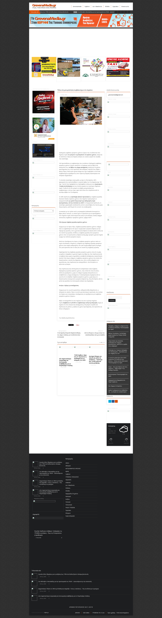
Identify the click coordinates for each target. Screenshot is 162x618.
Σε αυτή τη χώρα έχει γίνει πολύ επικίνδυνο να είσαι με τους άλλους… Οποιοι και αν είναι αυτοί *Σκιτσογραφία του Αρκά (118, 360)
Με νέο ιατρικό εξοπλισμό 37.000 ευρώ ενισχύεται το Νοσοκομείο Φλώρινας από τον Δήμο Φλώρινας (100, 362)
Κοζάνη (68, 499)
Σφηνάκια (115, 6)
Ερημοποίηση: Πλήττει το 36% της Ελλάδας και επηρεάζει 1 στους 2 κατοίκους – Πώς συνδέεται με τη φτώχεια (51, 482)
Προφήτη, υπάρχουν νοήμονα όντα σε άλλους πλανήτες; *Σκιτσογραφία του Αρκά (118, 327)
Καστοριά (68, 496)
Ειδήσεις (68, 488)
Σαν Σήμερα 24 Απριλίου (115, 386)
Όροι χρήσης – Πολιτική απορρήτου (118, 613)
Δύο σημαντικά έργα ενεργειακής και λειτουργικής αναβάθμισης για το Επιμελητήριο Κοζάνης (49, 491)
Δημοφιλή (68, 479)
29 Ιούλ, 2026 (38, 561)
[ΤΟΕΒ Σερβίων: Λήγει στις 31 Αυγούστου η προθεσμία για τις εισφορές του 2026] (70, 349)
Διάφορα (68, 482)
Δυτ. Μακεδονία (97, 6)
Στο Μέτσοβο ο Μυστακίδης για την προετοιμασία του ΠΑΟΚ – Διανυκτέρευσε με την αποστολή (51, 473)
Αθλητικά (68, 466)
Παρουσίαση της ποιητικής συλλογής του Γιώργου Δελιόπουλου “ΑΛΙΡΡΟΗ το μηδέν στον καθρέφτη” (117, 343)
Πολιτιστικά (69, 505)
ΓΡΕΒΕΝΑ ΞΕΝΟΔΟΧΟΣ (72, 477)
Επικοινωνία (125, 6)
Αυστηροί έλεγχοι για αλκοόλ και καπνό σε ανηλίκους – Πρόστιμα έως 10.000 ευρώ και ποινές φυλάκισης (84, 359)
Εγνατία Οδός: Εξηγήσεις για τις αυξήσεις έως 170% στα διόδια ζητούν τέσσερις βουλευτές (50, 463)
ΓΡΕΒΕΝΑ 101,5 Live (98, 613)
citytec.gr (46, 612)
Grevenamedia (77, 6)
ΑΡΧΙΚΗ (77, 613)
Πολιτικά (68, 502)
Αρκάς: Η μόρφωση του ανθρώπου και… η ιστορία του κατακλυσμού (117, 391)
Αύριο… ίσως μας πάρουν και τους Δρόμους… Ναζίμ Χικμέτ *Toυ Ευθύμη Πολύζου (117, 368)
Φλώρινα (68, 513)
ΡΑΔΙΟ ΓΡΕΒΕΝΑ (70, 507)
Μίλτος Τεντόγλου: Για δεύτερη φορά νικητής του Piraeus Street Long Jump (117, 335)
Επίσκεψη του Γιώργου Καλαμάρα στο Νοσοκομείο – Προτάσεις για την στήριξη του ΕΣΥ (117, 351)
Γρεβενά (87, 6)
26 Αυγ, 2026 (67, 362)
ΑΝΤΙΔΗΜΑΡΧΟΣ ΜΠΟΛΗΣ (73, 468)
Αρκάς (67, 471)
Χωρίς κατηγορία (70, 516)
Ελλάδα (107, 6)
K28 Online (86, 613)
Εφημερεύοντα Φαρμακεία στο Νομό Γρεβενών (116, 381)
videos (67, 463)
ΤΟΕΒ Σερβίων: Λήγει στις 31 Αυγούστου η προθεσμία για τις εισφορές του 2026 (69, 357)
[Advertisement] (81, 45)
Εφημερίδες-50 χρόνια (72, 493)
